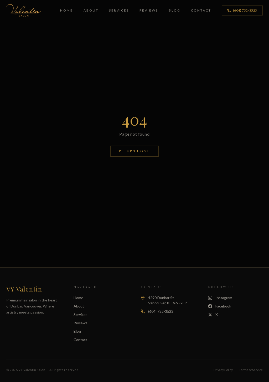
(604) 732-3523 (245, 10)
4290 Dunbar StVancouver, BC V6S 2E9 (167, 300)
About (91, 10)
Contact (201, 10)
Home (66, 10)
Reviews (148, 10)
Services (119, 10)
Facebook (223, 306)
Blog (174, 10)
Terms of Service (251, 370)
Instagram (223, 297)
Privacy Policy (223, 370)
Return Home (134, 151)
